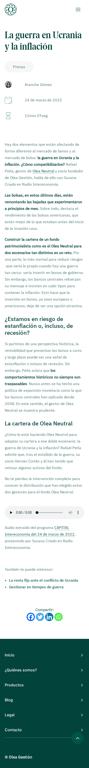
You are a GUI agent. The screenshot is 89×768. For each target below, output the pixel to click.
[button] (78, 9)
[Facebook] (31, 617)
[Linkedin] (49, 617)
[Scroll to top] (77, 737)
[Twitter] (40, 617)
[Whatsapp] (58, 617)
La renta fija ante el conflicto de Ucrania (43, 580)
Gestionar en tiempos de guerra (36, 586)
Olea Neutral (43, 171)
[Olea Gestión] (14, 9)
